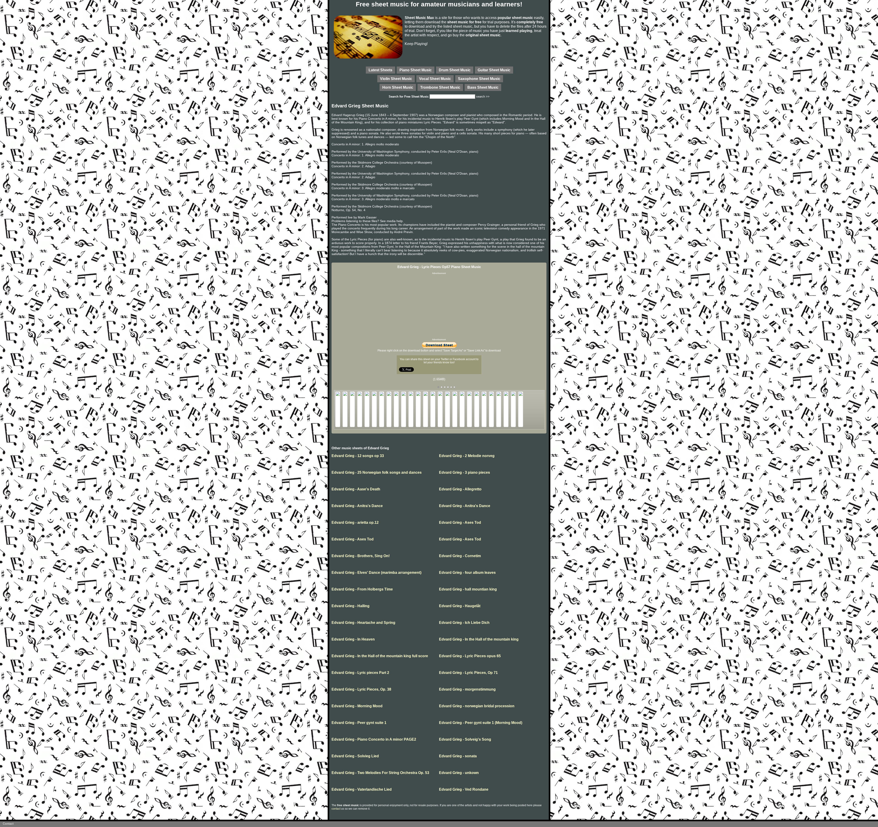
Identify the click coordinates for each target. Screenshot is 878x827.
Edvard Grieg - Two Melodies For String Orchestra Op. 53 (380, 773)
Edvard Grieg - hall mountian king (468, 589)
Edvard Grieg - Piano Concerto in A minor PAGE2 (374, 739)
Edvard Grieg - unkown (459, 773)
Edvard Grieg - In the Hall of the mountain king (479, 639)
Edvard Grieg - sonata (458, 756)
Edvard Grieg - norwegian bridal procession (476, 706)
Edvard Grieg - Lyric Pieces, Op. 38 (361, 689)
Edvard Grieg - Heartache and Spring (363, 623)
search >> (483, 96)
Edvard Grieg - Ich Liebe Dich (464, 623)
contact (336, 808)
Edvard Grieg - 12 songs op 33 (358, 456)
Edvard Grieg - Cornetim (460, 556)
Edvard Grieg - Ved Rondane (463, 789)
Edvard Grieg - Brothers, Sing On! (361, 556)
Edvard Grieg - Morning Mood (357, 706)
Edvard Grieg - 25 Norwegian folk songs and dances (377, 472)
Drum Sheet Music (455, 70)
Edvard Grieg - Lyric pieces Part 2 (360, 673)
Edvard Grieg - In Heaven (353, 639)
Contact (8, 823)
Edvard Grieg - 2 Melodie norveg (467, 456)
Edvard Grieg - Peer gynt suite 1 (359, 723)
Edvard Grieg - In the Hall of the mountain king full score (380, 656)
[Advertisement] (439, 306)
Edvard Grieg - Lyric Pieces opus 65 (470, 656)
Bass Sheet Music (482, 87)
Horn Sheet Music (397, 87)
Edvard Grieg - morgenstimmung (467, 689)
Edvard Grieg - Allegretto (460, 489)
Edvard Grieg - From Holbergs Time (362, 589)
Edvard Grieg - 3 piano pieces (464, 472)
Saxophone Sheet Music (479, 79)
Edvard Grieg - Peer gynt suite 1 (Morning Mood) (480, 723)
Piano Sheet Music (415, 70)
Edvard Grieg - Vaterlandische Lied (362, 789)
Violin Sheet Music (396, 79)
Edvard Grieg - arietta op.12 (355, 522)
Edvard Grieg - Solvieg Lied (355, 756)
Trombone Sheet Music (440, 87)
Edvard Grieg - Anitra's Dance (357, 506)
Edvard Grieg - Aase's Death (356, 489)
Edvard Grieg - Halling (350, 606)
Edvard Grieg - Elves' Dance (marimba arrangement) (376, 572)
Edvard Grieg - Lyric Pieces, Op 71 (468, 673)
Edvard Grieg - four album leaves (467, 572)
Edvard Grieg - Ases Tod (460, 522)
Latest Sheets (380, 70)
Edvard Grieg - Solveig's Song (465, 739)
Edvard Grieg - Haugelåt (459, 606)
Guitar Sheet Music (494, 70)
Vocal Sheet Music (435, 79)
